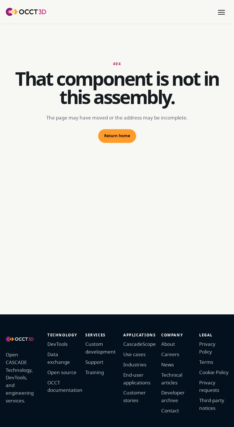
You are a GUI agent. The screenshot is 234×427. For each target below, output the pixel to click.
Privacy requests (209, 386)
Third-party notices (211, 404)
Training (94, 372)
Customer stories (134, 396)
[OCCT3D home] (26, 11)
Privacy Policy (207, 348)
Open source (61, 372)
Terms (206, 362)
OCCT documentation (62, 386)
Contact (170, 410)
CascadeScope (138, 344)
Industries (134, 364)
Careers (170, 354)
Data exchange (58, 358)
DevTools (57, 344)
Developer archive (173, 396)
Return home (117, 136)
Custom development (100, 348)
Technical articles (171, 379)
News (167, 364)
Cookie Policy (214, 372)
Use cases (134, 354)
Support (94, 362)
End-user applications (136, 379)
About (168, 344)
